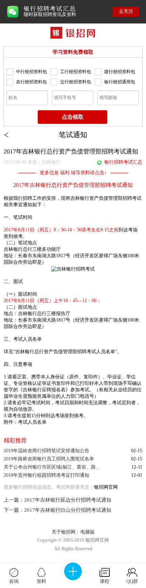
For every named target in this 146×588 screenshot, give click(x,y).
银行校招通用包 (119, 81)
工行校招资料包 (75, 71)
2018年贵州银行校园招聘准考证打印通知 (46, 475)
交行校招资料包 (75, 81)
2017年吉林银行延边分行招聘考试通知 (67, 500)
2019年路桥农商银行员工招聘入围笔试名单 (49, 458)
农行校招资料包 (31, 81)
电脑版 (87, 532)
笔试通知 (73, 134)
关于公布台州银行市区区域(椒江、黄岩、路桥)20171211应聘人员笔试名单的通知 (54, 467)
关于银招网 (63, 532)
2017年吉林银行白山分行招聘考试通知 (67, 510)
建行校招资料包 (119, 71)
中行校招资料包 (31, 71)
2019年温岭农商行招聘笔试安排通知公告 (46, 450)
